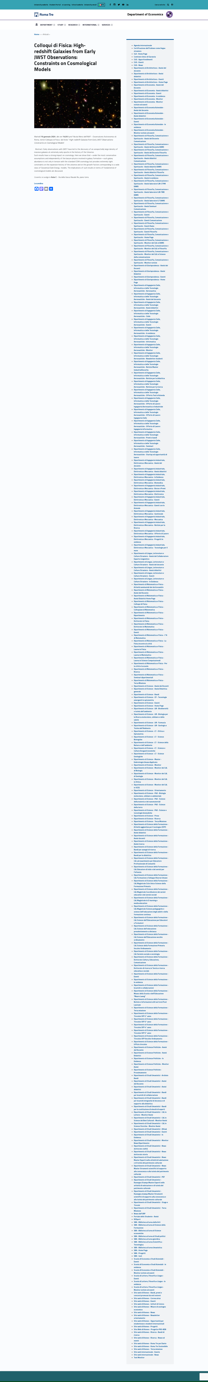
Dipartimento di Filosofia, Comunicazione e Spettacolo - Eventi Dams (151, 224)
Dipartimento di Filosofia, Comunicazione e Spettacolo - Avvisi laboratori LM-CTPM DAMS (151, 184)
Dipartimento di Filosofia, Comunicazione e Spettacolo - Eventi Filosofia (151, 230)
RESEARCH (73, 24)
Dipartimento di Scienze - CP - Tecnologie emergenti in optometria (150, 698)
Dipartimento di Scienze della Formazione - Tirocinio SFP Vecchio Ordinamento (151, 1037)
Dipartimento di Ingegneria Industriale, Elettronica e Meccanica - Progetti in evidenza (149, 539)
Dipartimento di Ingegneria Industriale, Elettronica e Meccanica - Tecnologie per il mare (151, 548)
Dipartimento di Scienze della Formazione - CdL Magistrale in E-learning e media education (151, 900)
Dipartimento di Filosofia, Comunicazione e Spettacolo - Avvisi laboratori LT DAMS (151, 199)
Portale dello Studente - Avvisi (146, 1216)
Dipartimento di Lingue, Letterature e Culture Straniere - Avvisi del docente (149, 563)
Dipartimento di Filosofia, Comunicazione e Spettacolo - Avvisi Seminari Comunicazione (151, 206)
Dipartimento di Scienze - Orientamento (150, 790)
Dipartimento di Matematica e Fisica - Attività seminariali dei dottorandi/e (149, 585)
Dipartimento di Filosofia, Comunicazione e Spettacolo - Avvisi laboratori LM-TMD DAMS (151, 192)
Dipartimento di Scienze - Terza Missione (150, 821)
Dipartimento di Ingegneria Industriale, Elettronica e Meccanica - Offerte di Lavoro (151, 532)
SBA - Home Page (141, 1250)
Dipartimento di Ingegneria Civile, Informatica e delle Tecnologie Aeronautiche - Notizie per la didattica (149, 375)
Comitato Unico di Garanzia (145, 56)
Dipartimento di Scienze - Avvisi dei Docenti (151, 686)
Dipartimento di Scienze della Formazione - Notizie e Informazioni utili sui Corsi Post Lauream (151, 1002)
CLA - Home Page (140, 54)
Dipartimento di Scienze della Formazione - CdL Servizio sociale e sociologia (151, 952)
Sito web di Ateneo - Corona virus (147, 1298)
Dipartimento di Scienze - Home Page (149, 705)
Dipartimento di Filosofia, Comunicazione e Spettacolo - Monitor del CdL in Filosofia (151, 247)
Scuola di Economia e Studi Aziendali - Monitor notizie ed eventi (149, 1271)
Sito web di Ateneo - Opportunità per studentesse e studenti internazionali (149, 1322)
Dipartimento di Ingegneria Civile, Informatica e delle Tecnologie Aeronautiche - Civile (147, 313)
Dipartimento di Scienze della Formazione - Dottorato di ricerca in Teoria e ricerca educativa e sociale (151, 968)
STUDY (60, 24)
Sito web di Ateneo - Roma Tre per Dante (150, 1343)
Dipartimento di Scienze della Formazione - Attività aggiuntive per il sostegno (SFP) (151, 825)
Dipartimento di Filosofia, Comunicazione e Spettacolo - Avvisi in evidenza (151, 176)
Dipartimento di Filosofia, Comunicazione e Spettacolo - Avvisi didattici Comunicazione (151, 158)
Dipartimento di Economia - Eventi (147, 93)
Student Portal (55, 4)
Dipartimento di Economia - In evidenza (149, 96)
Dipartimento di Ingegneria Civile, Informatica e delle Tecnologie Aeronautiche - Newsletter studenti (148, 356)
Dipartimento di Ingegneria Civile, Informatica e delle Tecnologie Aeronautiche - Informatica (147, 339)
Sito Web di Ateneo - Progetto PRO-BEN (150, 1329)
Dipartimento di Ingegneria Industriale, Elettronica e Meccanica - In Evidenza (149, 476)
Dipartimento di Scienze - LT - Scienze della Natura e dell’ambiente (151, 744)
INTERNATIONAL (90, 24)
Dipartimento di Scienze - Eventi (147, 703)
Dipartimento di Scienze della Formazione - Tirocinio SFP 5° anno (151, 1031)
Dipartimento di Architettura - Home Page (151, 82)
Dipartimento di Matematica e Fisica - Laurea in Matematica (149, 653)
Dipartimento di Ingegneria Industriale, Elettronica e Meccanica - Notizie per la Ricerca (149, 525)
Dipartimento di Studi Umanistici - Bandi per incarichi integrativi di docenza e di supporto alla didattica (150, 1101)
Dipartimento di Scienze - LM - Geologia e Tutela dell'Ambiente (150, 727)
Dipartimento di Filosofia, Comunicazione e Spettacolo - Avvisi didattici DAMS (151, 165)
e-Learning (66, 4)
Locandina (38, 183)
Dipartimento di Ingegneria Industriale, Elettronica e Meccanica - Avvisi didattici (150, 470)
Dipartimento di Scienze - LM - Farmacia (150, 722)
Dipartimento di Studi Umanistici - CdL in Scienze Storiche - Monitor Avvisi (150, 1125)
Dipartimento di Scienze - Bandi (146, 694)
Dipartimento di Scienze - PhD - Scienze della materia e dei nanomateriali (149, 800)
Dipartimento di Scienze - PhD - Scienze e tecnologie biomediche (150, 811)
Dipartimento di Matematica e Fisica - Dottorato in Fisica (149, 619)
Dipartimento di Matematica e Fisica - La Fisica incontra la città (150, 642)
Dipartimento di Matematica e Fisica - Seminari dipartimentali (149, 676)
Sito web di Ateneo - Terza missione (148, 1349)
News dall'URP (139, 1213)
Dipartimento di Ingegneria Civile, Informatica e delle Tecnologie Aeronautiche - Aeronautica (147, 288)
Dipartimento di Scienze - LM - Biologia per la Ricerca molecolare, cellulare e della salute (151, 717)
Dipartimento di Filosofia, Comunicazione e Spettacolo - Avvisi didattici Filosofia (151, 171)
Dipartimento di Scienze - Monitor (147, 765)
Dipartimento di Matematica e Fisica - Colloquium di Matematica (149, 608)
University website (41, 4)
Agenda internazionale (143, 45)
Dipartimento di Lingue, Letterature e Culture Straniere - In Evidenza (149, 580)
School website (77, 4)
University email (90, 4)
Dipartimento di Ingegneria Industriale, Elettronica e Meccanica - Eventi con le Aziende (149, 505)
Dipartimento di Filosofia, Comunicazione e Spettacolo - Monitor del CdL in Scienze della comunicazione (151, 254)
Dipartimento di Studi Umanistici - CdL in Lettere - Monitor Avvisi (150, 1113)
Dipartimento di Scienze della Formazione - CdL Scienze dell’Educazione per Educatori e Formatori (151, 920)
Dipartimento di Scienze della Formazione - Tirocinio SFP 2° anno (151, 1014)
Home (36, 34)
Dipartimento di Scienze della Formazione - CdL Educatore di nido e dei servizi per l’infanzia (151, 869)
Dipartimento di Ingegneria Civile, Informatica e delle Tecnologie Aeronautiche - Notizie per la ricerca (148, 384)
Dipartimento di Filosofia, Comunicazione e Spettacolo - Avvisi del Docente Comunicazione (151, 138)
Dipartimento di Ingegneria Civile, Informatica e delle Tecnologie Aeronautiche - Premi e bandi (147, 435)
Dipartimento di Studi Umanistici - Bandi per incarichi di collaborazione (150, 1093)
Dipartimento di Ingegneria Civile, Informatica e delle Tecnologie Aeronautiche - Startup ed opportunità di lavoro (150, 453)
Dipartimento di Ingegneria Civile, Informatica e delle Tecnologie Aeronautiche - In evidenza (147, 330)
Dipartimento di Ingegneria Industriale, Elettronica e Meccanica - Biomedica (149, 481)
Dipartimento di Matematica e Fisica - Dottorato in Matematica (149, 625)
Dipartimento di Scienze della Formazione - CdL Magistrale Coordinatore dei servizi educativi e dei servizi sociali (151, 892)
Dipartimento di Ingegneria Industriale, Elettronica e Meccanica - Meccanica (149, 518)
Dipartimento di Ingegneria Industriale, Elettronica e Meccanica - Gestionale (149, 512)
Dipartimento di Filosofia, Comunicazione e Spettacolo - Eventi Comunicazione (151, 219)
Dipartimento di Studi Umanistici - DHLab (150, 1129)
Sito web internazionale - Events (147, 1352)
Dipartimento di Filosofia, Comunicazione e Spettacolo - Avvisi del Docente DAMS (151, 145)
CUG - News (138, 65)
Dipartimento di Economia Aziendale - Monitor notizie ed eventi (149, 131)
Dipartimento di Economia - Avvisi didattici (151, 90)
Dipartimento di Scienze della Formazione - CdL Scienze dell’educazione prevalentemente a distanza (151, 929)
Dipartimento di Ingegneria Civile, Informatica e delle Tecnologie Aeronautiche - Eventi (147, 322)
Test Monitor (139, 1357)
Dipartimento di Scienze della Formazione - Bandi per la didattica (151, 854)
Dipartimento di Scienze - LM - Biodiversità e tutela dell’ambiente (151, 710)
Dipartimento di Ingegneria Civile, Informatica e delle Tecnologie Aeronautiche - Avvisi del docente (147, 296)
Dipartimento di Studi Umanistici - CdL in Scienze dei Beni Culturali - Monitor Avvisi (150, 1119)
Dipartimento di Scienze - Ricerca (147, 818)
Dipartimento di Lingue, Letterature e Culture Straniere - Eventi (149, 574)
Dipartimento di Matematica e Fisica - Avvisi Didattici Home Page (149, 597)
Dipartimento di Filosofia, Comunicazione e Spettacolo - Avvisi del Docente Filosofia (151, 151)
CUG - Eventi (139, 62)
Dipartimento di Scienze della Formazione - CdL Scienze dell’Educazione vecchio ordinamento (151, 937)
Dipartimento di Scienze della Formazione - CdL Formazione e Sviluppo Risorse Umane (151, 876)
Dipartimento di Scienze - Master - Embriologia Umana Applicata (147, 760)
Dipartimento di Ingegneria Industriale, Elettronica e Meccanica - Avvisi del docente (149, 463)
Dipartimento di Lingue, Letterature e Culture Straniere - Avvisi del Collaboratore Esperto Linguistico (151, 556)
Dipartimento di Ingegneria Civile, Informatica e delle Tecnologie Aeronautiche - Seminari (147, 443)
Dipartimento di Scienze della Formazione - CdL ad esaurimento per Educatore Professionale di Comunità (151, 861)
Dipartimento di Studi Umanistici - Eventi (150, 1132)
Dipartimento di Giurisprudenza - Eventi (150, 277)
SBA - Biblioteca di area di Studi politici (149, 1236)
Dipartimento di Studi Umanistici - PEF (149, 1177)
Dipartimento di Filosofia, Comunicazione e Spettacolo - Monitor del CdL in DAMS (151, 241)
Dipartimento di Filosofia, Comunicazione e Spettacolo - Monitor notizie (151, 261)
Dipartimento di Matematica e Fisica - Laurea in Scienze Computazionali (149, 659)
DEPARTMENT (46, 24)
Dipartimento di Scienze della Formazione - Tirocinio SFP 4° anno (151, 1026)
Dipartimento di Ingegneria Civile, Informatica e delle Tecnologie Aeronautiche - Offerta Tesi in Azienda (149, 392)
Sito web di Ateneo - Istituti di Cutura (149, 1304)
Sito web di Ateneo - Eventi (145, 1301)
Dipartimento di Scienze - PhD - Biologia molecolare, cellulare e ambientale (150, 794)
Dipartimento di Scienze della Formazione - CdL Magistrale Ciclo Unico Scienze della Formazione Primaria (151, 883)
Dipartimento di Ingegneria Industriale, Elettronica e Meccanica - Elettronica (149, 492)
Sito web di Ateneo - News (144, 1312)
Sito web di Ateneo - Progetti (146, 1326)
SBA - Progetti (140, 1253)
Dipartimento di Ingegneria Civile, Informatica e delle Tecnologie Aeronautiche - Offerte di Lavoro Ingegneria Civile (147, 413)
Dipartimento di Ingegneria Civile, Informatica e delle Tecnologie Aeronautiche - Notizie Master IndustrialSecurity (147, 365)
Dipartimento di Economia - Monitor (148, 99)
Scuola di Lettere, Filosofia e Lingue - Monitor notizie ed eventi (149, 1288)
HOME (36, 24)
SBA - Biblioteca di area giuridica (147, 1239)
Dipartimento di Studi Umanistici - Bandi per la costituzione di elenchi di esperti (150, 1108)
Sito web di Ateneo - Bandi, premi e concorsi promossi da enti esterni (148, 1294)
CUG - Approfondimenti (143, 59)
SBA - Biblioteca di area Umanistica (148, 1247)
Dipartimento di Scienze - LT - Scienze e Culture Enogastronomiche (149, 749)
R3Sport (137, 1219)
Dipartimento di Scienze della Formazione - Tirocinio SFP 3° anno (151, 1020)
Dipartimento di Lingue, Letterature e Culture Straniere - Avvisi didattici (149, 569)
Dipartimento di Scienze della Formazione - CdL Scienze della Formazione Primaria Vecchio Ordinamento (151, 946)
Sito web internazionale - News (146, 1354)
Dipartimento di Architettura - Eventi (149, 79)
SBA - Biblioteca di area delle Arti (147, 1222)
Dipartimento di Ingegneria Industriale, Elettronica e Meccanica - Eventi (149, 498)
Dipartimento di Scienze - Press (146, 815)
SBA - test (138, 1256)
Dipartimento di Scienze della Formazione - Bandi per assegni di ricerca (151, 848)
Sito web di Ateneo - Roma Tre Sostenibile (151, 1346)
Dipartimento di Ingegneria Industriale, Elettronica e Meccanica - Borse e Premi (150, 487)
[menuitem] (36, 25)
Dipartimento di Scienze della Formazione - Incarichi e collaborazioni (151, 986)
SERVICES (106, 24)
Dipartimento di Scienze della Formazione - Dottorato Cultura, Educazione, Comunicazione (151, 960)
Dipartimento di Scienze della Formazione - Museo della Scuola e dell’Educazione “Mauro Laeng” (151, 994)
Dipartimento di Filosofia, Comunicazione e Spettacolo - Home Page (151, 236)
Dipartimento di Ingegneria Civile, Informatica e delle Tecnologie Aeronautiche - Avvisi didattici (147, 305)
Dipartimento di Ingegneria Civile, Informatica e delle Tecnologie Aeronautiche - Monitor (147, 347)
